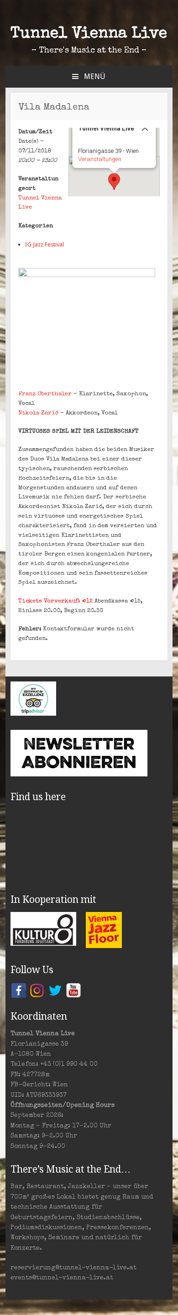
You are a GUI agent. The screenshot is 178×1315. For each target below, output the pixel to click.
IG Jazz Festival (44, 244)
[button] (114, 181)
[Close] (145, 128)
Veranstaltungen (99, 159)
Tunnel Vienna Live (88, 34)
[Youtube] (73, 990)
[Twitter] (55, 990)
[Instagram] (37, 990)
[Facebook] (18, 990)
